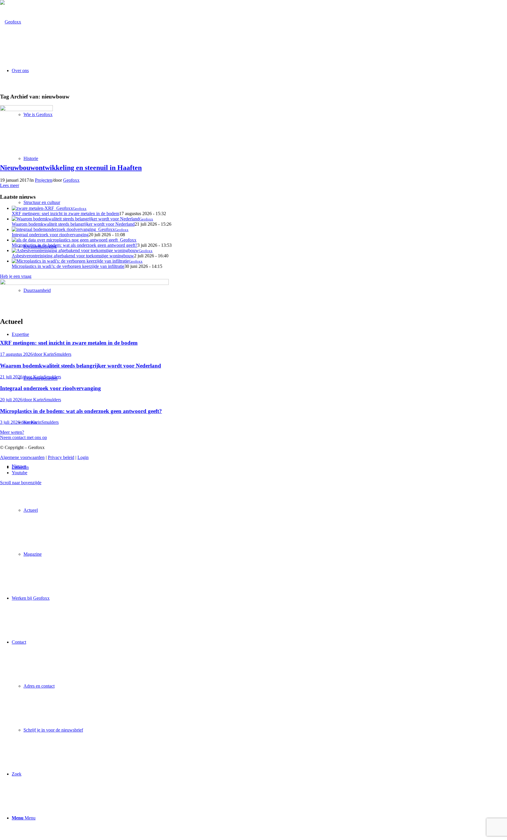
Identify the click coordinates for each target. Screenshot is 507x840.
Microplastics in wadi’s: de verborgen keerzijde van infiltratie (68, 266)
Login (83, 457)
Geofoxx (71, 180)
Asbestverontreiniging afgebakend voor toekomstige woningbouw (73, 255)
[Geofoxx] (10, 21)
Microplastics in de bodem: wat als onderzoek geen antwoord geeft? (74, 245)
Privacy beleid (61, 457)
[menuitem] (259, 510)
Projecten (43, 180)
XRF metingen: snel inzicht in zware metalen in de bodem (65, 213)
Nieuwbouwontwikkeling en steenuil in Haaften (71, 167)
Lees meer (9, 185)
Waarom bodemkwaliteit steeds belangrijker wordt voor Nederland (73, 224)
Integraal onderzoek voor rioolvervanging (50, 234)
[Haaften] (26, 109)
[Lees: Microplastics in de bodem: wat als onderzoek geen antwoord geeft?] (74, 239)
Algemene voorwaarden (22, 457)
